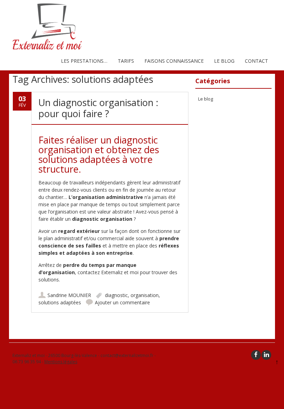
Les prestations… (84, 61)
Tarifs (126, 61)
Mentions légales (60, 362)
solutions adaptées (59, 302)
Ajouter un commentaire (122, 302)
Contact (256, 61)
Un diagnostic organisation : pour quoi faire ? (98, 108)
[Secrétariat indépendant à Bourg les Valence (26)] (47, 47)
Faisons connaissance (174, 61)
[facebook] (256, 355)
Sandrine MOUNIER (69, 295)
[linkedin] (266, 355)
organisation (145, 295)
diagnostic (116, 295)
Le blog (224, 61)
